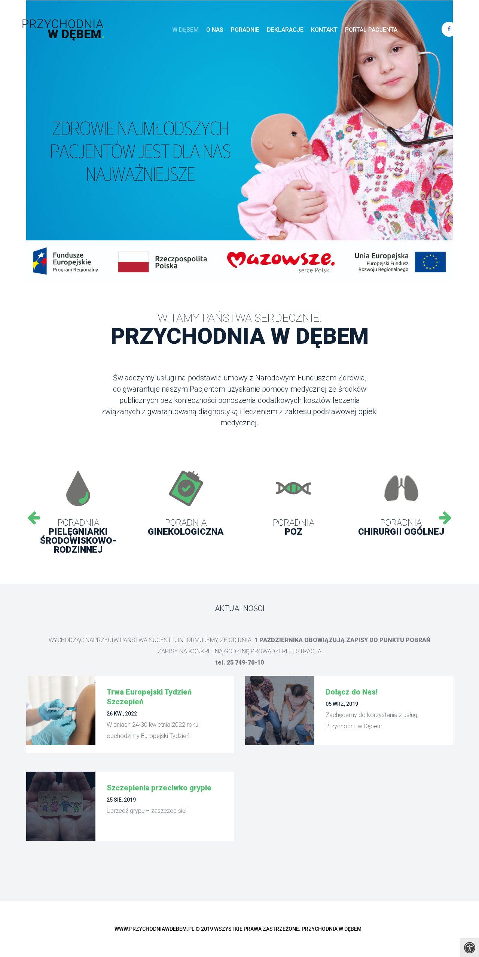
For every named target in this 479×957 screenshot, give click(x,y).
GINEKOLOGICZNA (186, 527)
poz (293, 527)
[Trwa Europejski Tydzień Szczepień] (60, 710)
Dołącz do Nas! (352, 691)
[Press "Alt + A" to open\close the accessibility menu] (469, 947)
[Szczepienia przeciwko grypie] (60, 806)
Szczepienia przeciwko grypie (159, 787)
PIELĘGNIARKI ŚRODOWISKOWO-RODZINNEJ (78, 536)
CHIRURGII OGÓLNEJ (401, 527)
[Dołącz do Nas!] (279, 710)
